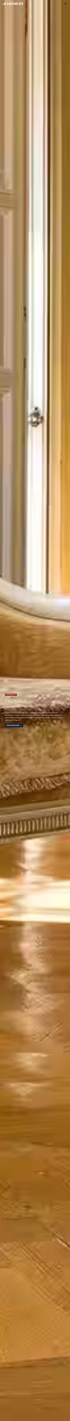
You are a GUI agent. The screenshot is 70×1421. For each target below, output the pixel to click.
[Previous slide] (2, 710)
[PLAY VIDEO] (9, 735)
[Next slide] (67, 710)
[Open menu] (66, 3)
